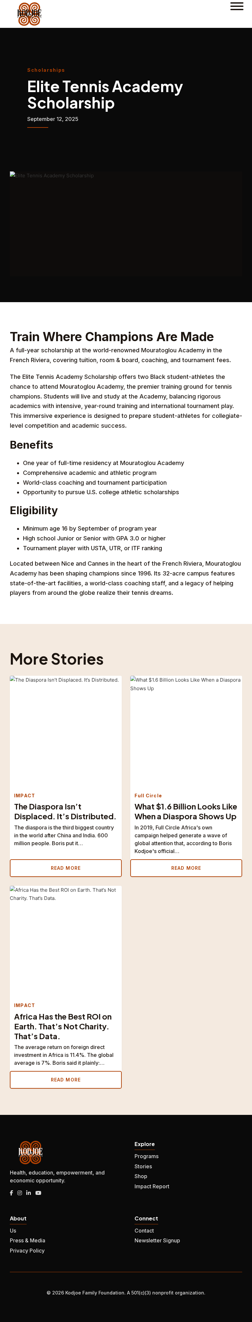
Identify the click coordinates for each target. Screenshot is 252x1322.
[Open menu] (236, 14)
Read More (66, 868)
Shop (141, 1176)
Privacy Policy (27, 1250)
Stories (143, 1166)
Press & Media (27, 1240)
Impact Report (152, 1186)
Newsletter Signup (157, 1240)
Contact (144, 1230)
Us (13, 1230)
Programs (146, 1156)
